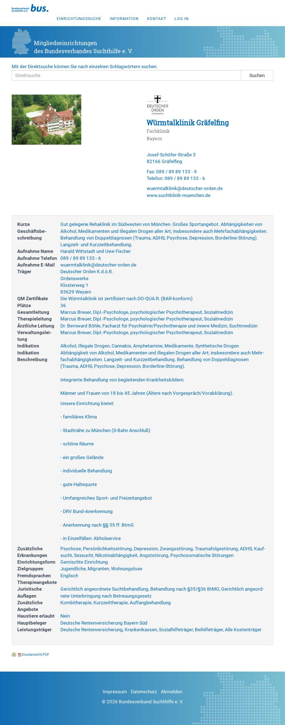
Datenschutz (144, 691)
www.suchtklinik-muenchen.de (178, 195)
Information (124, 18)
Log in (182, 18)
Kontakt (156, 18)
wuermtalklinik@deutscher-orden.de (185, 188)
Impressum (115, 691)
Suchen (257, 75)
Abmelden (171, 691)
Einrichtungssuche (79, 18)
